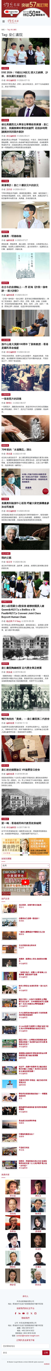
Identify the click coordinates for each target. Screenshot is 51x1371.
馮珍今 (21, 907)
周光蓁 (9, 454)
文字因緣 (5, 181)
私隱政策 (47, 1364)
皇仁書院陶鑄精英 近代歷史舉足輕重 (21, 667)
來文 (20, 1098)
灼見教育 (5, 68)
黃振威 (9, 672)
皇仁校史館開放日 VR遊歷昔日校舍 (20, 769)
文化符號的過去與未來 (27, 945)
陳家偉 (21, 934)
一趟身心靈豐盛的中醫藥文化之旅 (32, 932)
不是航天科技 (24, 1148)
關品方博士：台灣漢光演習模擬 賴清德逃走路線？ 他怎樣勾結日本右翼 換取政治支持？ (33, 1042)
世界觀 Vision (6, 602)
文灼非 (9, 189)
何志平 (21, 948)
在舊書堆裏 (6, 394)
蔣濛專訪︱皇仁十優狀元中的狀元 (20, 185)
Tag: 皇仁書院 (11, 30)
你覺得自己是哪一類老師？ (29, 918)
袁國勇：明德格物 (11, 236)
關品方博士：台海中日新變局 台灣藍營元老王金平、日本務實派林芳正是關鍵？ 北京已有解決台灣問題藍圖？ (33, 1001)
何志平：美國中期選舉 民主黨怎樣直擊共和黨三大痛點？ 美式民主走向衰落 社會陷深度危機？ (33, 1069)
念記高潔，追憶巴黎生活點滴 (30, 905)
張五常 (9, 562)
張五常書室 (6, 553)
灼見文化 (5, 765)
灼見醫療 (5, 499)
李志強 (21, 1150)
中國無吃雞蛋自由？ (26, 1134)
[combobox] (25, 866)
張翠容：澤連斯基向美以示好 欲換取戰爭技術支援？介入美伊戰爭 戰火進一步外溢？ (33, 1163)
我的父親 (6, 557)
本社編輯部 (11, 80)
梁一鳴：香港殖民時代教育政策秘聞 (21, 823)
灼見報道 (5, 120)
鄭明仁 (9, 403)
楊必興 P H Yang (13, 621)
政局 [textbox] (5, 865)
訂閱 (46, 1353)
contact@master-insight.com (27, 1336)
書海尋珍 (5, 232)
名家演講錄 (6, 340)
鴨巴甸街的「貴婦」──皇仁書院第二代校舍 (25, 718)
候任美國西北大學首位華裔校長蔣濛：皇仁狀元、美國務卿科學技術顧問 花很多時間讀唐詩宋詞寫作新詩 (25, 128)
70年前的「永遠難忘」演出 (16, 449)
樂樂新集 (5, 445)
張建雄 (21, 1123)
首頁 (2, 30)
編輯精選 (10, 240)
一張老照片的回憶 (11, 398)
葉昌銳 (21, 921)
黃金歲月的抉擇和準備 (27, 1121)
